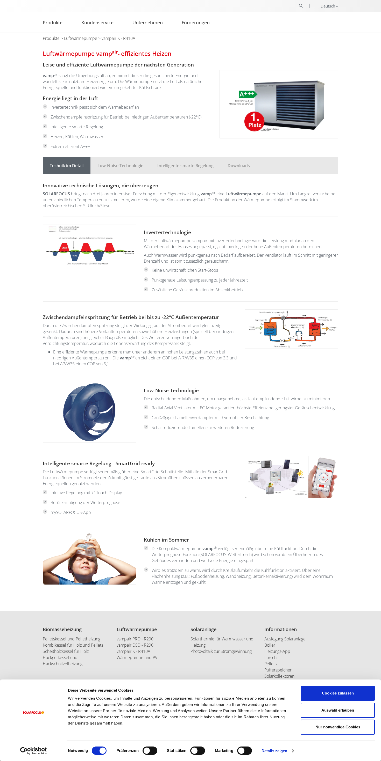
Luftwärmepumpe (80, 38)
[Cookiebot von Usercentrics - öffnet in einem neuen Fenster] (33, 751)
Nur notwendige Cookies (337, 727)
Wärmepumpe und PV (137, 657)
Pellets (270, 664)
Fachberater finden (355, 44)
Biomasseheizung (62, 629)
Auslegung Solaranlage (285, 639)
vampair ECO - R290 (135, 645)
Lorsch (270, 657)
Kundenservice (97, 22)
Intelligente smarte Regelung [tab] (185, 165)
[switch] (150, 751)
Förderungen (196, 22)
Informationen (280, 629)
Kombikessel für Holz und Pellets (73, 645)
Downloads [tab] (239, 165)
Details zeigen (274, 751)
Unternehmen (147, 22)
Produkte (51, 38)
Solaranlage (203, 629)
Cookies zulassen (338, 693)
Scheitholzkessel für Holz (66, 651)
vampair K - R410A (133, 651)
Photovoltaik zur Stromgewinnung (221, 651)
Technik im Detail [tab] (66, 165)
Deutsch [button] (328, 6)
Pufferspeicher (278, 670)
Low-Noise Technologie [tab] (120, 165)
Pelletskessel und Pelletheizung (71, 639)
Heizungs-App (277, 651)
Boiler (269, 645)
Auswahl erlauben (337, 710)
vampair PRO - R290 (135, 639)
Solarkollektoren (279, 676)
